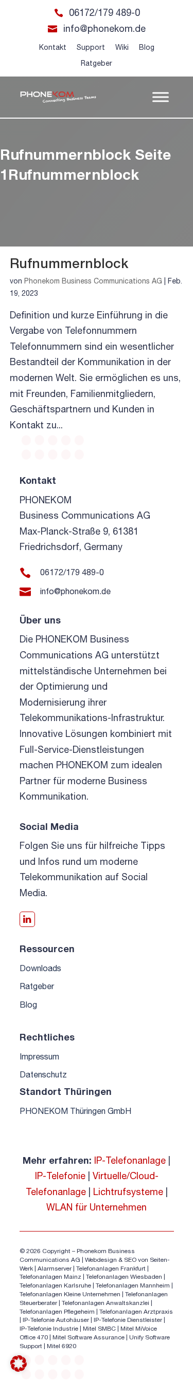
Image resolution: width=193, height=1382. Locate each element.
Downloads (40, 968)
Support (91, 47)
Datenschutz (43, 1074)
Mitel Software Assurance (88, 1337)
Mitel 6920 (61, 1346)
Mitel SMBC (99, 1328)
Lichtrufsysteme (128, 1191)
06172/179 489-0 (104, 12)
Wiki (122, 47)
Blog (146, 47)
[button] (18, 1363)
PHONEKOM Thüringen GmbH (75, 1110)
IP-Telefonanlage (130, 1160)
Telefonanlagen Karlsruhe (55, 1285)
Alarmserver (55, 1268)
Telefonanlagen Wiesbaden (124, 1276)
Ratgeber (96, 63)
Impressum (39, 1056)
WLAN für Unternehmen (96, 1207)
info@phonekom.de (104, 28)
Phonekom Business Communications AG (93, 281)
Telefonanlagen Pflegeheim (57, 1311)
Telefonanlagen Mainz (50, 1276)
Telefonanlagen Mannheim (133, 1285)
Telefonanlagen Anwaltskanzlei (105, 1303)
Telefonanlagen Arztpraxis (136, 1311)
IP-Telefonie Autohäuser (56, 1319)
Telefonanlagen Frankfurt (111, 1268)
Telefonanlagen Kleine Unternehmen (70, 1294)
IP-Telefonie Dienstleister (128, 1319)
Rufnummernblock (69, 263)
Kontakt (52, 47)
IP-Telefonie (60, 1175)
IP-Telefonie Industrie (49, 1328)
